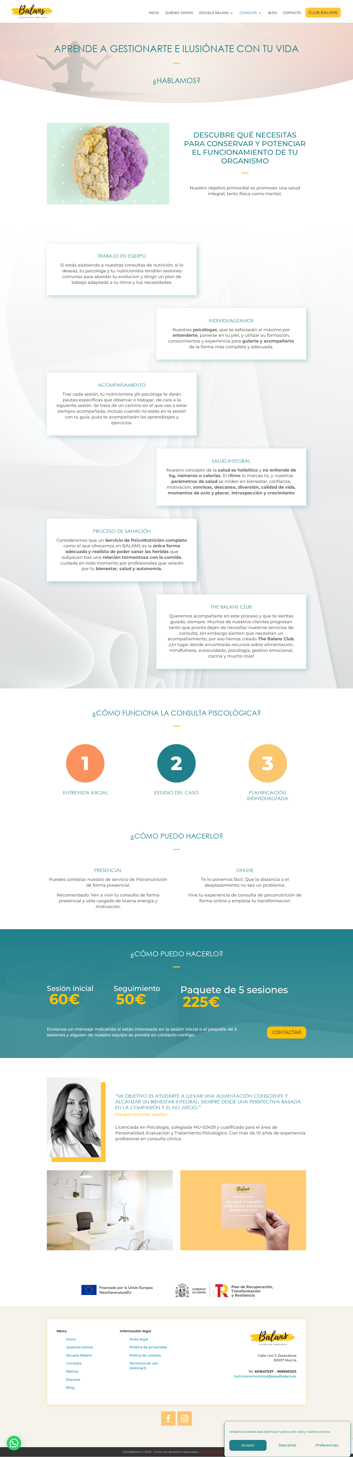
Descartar (287, 1445)
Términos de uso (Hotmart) (143, 1365)
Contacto (292, 13)
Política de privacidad (148, 1347)
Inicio (154, 13)
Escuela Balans (214, 13)
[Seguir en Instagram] (184, 1418)
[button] (14, 1443)
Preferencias (327, 1445)
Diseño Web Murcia (216, 1452)
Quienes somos (79, 1347)
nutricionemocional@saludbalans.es (265, 1376)
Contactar (286, 1032)
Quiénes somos (179, 13)
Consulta (248, 13)
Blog (272, 13)
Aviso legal (138, 1339)
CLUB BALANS (323, 12)
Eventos (73, 1379)
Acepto (248, 1445)
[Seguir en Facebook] (168, 1418)
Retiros (72, 1371)
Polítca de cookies (145, 1355)
